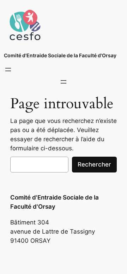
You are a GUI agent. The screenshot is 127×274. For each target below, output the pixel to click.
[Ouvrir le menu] (8, 69)
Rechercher (94, 164)
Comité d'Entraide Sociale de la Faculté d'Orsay (60, 55)
